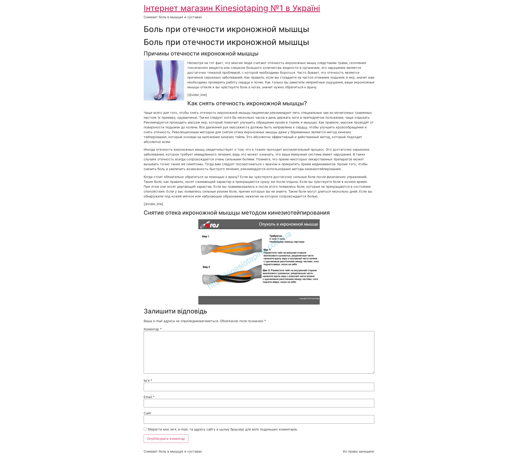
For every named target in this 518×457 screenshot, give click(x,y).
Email (149, 396)
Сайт (148, 413)
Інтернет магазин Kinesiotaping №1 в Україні (232, 8)
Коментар (153, 329)
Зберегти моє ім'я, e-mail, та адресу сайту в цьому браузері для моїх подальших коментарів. (222, 429)
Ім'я (148, 380)
